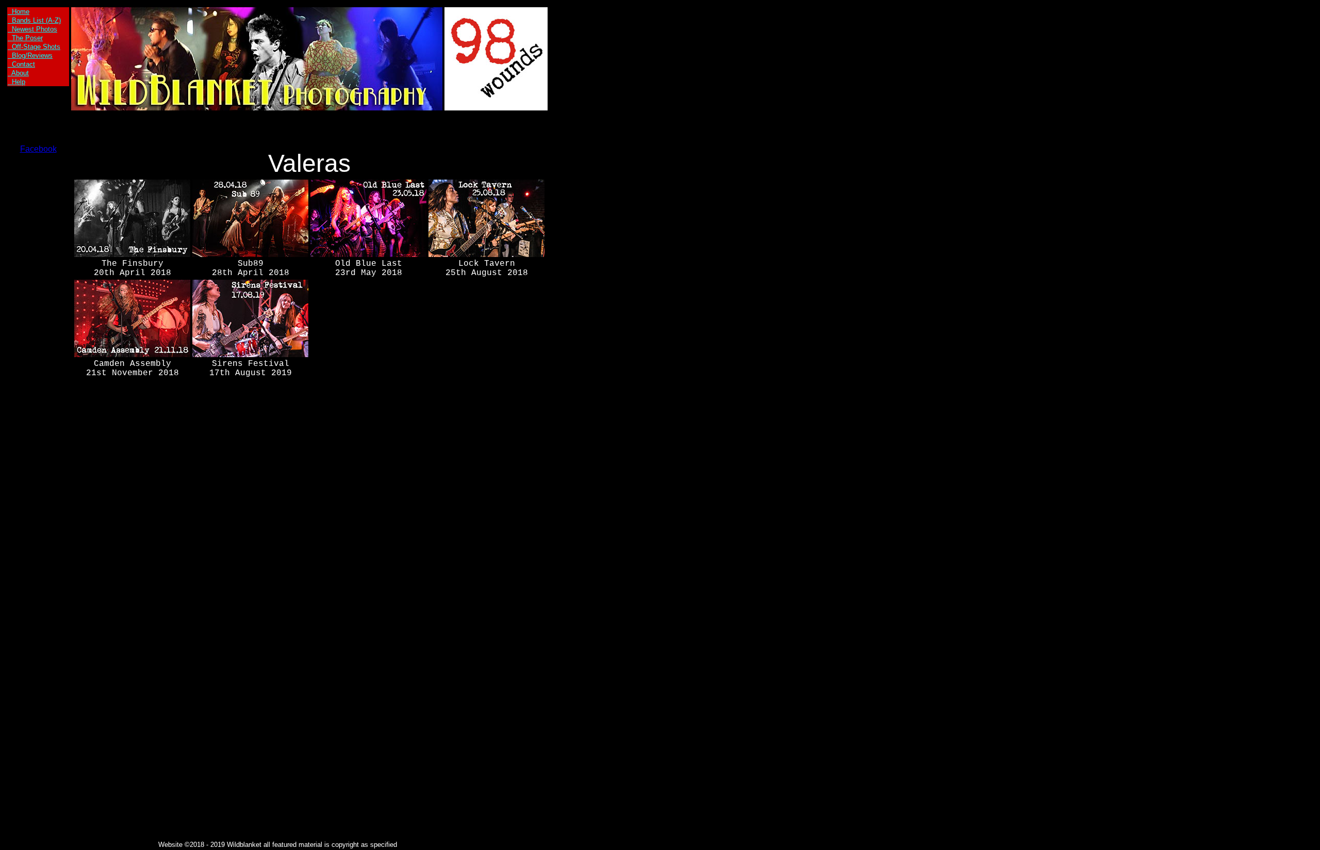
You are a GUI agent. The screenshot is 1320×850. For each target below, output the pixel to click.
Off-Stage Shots (34, 47)
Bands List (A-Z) (34, 20)
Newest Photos (32, 29)
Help (16, 82)
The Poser (25, 38)
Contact (21, 64)
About (18, 73)
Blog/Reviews (30, 55)
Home (18, 11)
